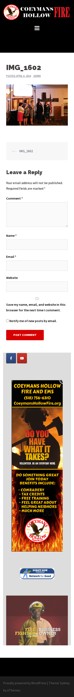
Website (12, 278)
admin (37, 76)
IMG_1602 (26, 151)
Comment (14, 198)
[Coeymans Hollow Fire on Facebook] (11, 358)
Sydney (65, 683)
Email (11, 257)
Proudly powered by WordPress (24, 683)
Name (11, 235)
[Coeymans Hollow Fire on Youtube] (22, 358)
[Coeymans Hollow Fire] (37, 12)
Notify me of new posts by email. (33, 321)
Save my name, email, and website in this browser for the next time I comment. (35, 307)
